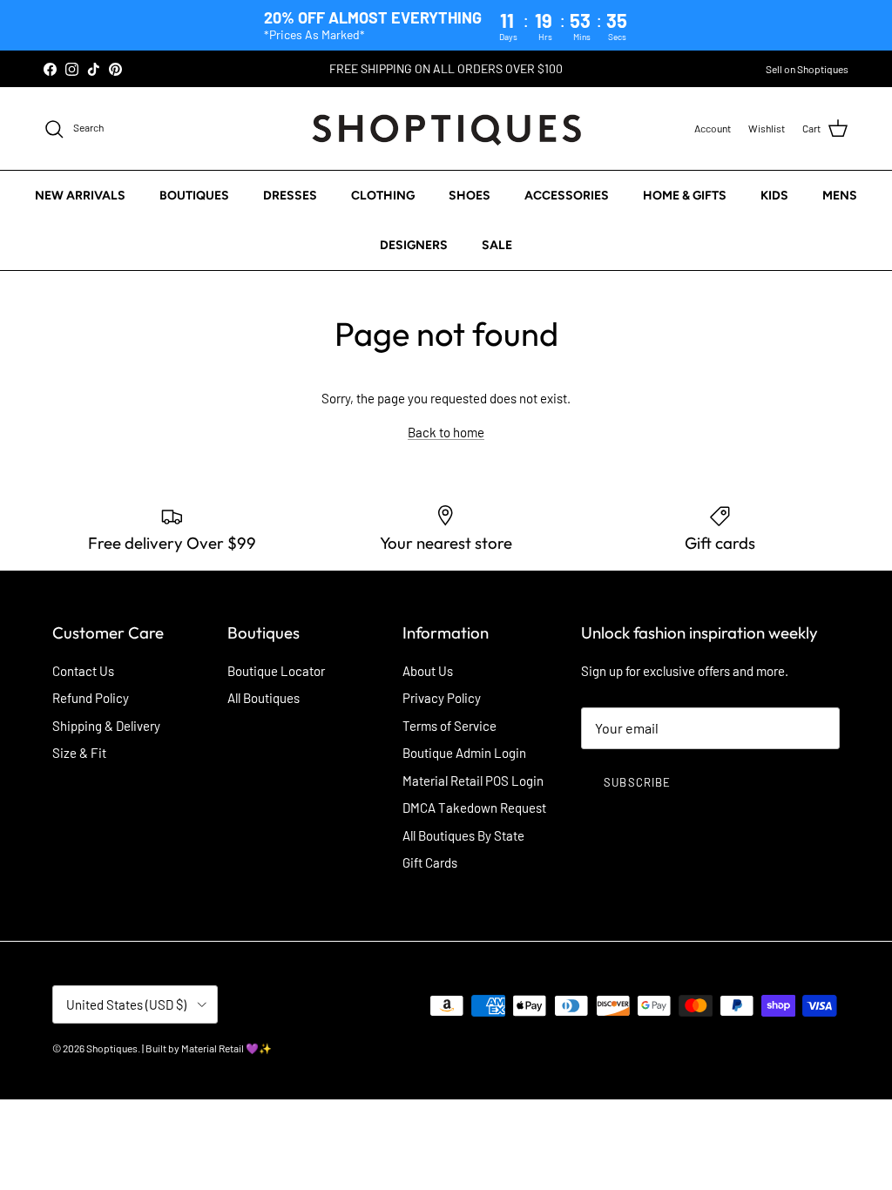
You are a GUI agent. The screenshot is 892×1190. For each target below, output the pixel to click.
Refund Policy (90, 698)
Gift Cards (429, 862)
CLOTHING (383, 195)
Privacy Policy (441, 698)
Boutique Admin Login (464, 753)
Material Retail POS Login (473, 780)
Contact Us (83, 671)
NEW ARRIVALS (80, 195)
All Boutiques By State (463, 835)
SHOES (469, 195)
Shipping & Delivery (106, 726)
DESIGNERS (414, 245)
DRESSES (290, 195)
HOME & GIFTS (684, 195)
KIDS (774, 195)
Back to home (446, 432)
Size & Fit (79, 753)
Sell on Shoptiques (807, 69)
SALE (497, 245)
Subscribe (637, 782)
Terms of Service (449, 726)
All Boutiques (263, 698)
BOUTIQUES (194, 195)
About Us (427, 671)
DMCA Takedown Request (474, 807)
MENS (839, 195)
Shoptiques (112, 1048)
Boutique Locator (276, 671)
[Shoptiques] (446, 128)
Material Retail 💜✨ (226, 1048)
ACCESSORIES (566, 195)
